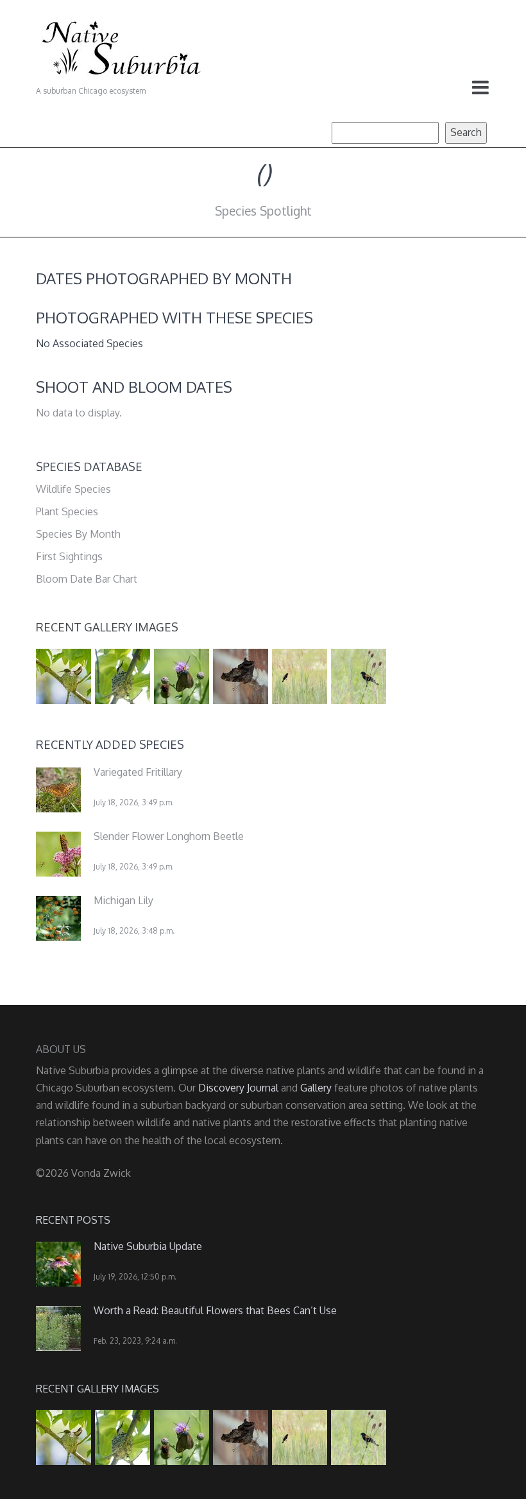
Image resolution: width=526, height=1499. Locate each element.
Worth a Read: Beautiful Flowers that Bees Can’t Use (215, 1310)
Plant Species (67, 511)
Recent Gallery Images (107, 627)
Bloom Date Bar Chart (86, 578)
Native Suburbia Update (148, 1246)
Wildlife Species (73, 489)
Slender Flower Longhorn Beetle (169, 836)
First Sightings (69, 556)
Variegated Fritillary (138, 772)
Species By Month (78, 533)
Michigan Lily (123, 900)
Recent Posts (73, 1219)
